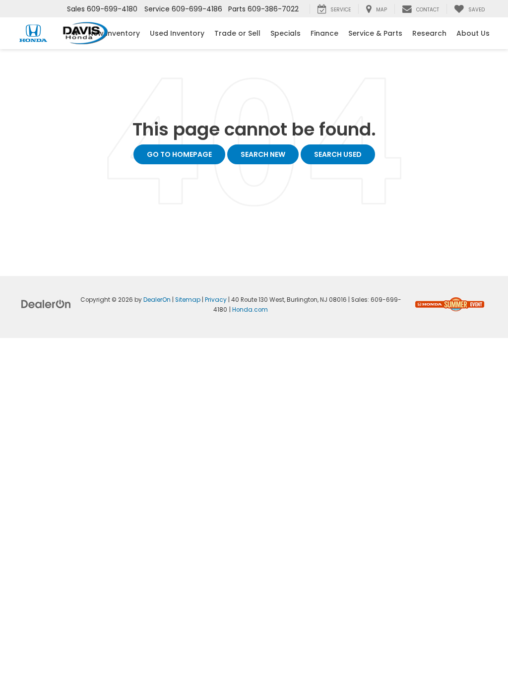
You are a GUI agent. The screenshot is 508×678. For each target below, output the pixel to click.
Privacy (216, 300)
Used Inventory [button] (177, 33)
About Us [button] (473, 33)
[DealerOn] (46, 304)
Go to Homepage (179, 154)
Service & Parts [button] (375, 33)
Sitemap (187, 300)
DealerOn (157, 300)
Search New (263, 154)
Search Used (338, 154)
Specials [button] (285, 33)
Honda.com (250, 310)
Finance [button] (324, 33)
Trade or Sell (237, 33)
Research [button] (429, 33)
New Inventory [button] (114, 33)
